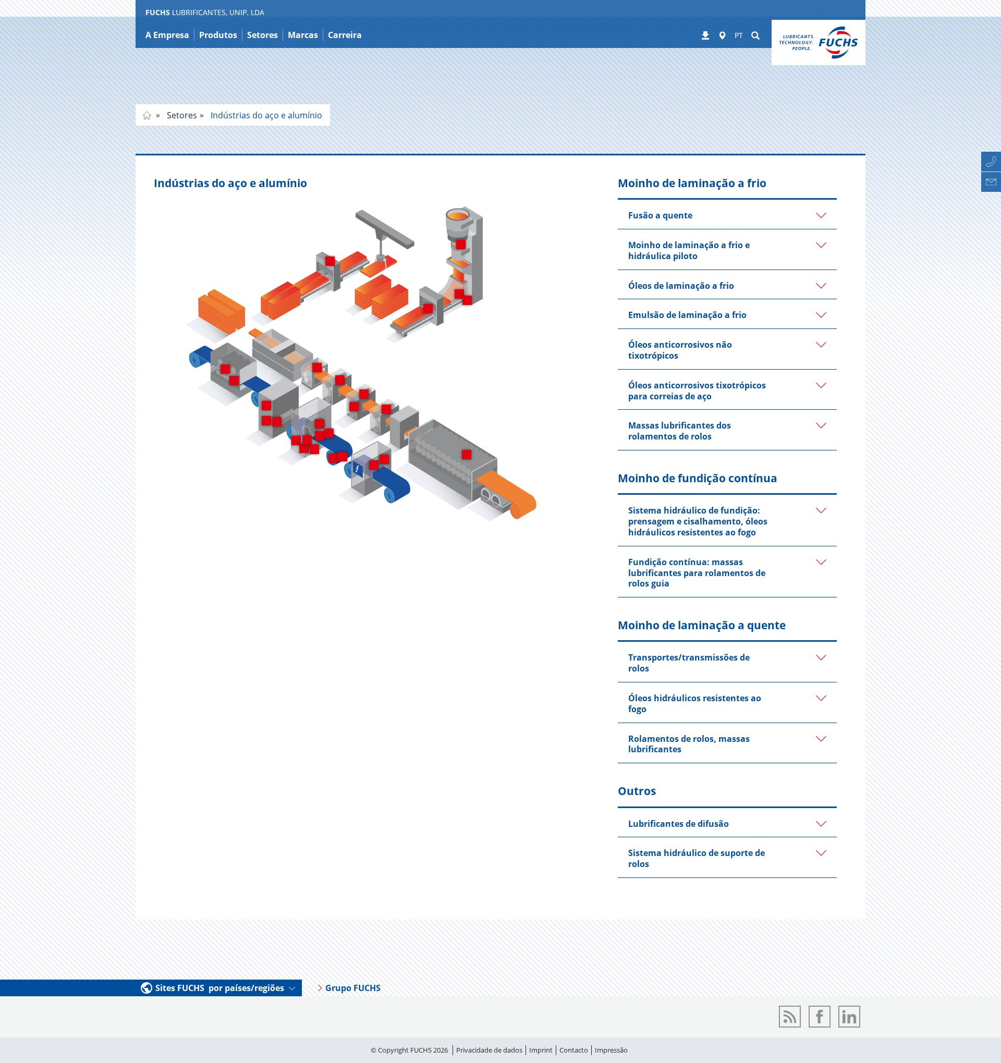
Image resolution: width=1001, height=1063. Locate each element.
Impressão (611, 1050)
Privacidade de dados (489, 1050)
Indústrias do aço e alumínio (265, 115)
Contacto (573, 1050)
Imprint (541, 1050)
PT (739, 35)
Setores (181, 115)
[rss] (790, 1017)
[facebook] (820, 1017)
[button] (727, 214)
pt (147, 115)
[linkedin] (849, 1017)
